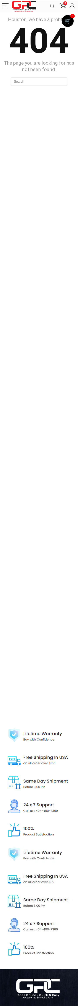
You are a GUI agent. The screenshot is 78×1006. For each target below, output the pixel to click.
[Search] (52, 6)
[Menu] (5, 6)
